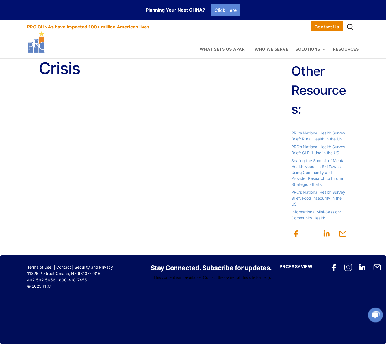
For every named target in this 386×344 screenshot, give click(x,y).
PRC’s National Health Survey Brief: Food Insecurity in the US (318, 198)
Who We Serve (271, 49)
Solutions (307, 49)
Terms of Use (39, 267)
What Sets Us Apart (224, 49)
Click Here (225, 10)
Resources (346, 49)
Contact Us (327, 27)
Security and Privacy (94, 267)
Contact (63, 267)
